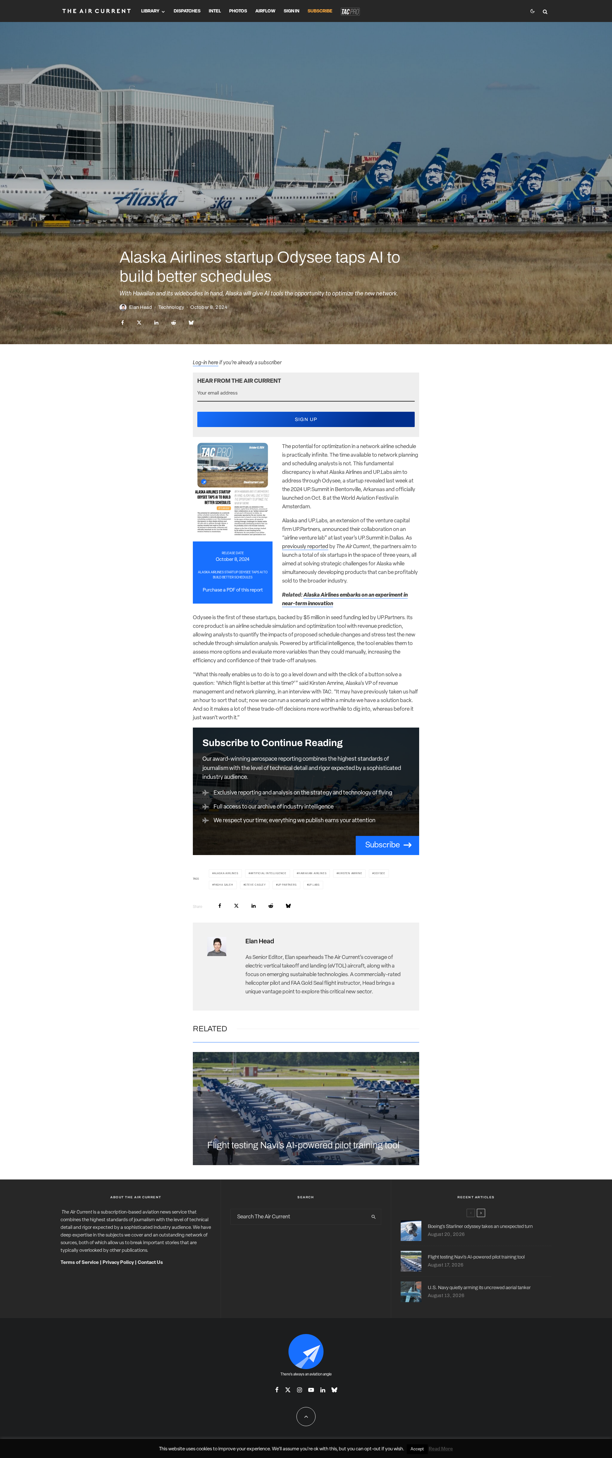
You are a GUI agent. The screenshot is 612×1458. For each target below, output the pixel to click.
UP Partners (287, 885)
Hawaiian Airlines (312, 873)
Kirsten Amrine (350, 873)
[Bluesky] (334, 1390)
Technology (171, 307)
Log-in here (205, 363)
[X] (288, 1390)
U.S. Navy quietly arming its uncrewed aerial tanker (479, 1287)
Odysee (379, 873)
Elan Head (140, 307)
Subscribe (320, 11)
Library (150, 11)
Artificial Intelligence (268, 873)
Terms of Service (80, 1262)
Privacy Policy (118, 1262)
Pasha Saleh (223, 885)
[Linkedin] (322, 1390)
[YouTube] (311, 1390)
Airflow (265, 11)
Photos (238, 11)
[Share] (122, 322)
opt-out (372, 1449)
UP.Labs (314, 885)
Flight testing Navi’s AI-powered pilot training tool (303, 1145)
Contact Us (150, 1262)
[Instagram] (299, 1390)
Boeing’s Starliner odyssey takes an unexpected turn (480, 1226)
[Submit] (173, 322)
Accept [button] (417, 1449)
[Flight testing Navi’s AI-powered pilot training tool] (306, 1108)
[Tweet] (139, 322)
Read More (441, 1449)
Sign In (291, 11)
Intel (215, 11)
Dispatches (187, 11)
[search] (374, 1216)
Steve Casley (255, 885)
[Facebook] (277, 1390)
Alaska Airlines (226, 873)
